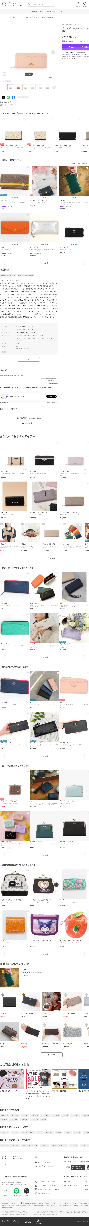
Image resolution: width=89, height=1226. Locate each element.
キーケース (73, 1145)
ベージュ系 (45, 1115)
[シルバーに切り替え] (42, 244)
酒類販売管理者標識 (21, 1205)
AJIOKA (58, 1132)
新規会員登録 (67, 1182)
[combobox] (41, 4)
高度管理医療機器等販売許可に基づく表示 (38, 1205)
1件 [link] (10, 253)
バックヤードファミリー (45, 1132)
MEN (41, 11)
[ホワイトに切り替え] (73, 244)
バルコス (77, 1132)
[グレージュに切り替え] (15, 244)
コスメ (61, 11)
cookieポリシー (74, 1203)
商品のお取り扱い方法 (22, 348)
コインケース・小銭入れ (30, 1145)
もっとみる (44, 263)
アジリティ (4, 1132)
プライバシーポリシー (15, 1203)
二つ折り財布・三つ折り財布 (9, 1145)
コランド (67, 1132)
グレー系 (24, 1115)
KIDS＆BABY (51, 11)
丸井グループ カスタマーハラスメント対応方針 (56, 1203)
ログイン (6, 1164)
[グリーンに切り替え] (75, 197)
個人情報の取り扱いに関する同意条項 (34, 1203)
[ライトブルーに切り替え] (76, 244)
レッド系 (4, 1119)
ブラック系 (15, 1115)
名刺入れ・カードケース (59, 1145)
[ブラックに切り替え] (71, 244)
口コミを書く (29, 423)
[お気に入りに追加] (25, 119)
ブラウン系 (34, 1115)
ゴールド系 (34, 1119)
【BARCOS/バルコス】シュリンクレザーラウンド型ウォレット (72, 545)
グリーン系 (55, 1115)
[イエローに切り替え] (12, 197)
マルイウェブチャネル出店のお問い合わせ (61, 1205)
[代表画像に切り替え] (43, 197)
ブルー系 (65, 1115)
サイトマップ (77, 1205)
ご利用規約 (5, 1203)
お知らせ (86, 1189)
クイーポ (14, 1132)
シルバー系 (24, 1119)
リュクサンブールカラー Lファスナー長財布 (51, 545)
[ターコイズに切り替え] (14, 244)
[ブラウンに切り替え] (43, 244)
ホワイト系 (4, 1115)
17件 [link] (11, 206)
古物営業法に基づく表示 (8, 1205)
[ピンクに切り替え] (15, 197)
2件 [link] (70, 206)
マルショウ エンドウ (28, 1132)
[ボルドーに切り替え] (17, 197)
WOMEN (34, 11)
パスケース (44, 1145)
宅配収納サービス (6, 1207)
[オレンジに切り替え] (14, 197)
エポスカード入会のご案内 (71, 1185)
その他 (44, 1119)
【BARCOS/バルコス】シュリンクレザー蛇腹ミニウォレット (30, 545)
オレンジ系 (14, 1119)
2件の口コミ (40, 972)
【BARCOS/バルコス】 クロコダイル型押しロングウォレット (9, 545)
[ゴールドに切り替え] (45, 244)
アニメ (69, 11)
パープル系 (75, 1115)
